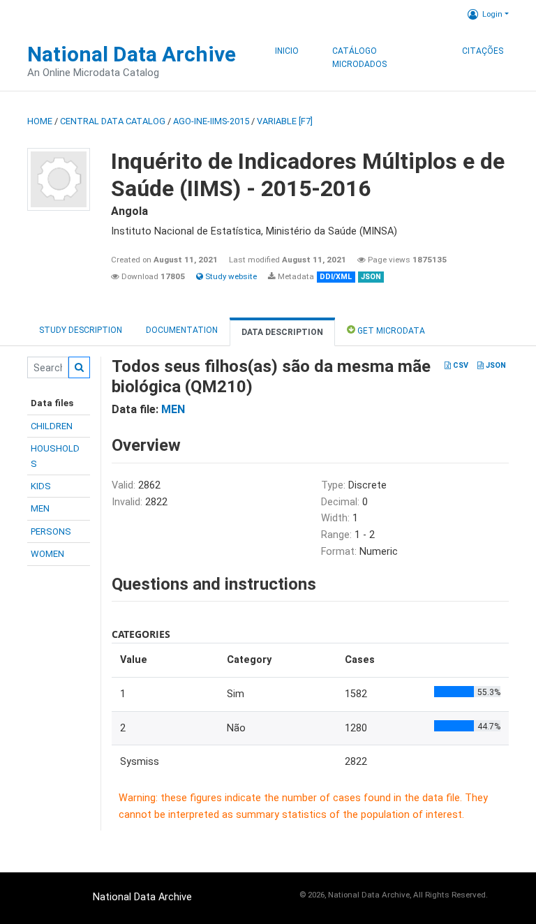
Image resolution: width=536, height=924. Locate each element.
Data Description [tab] (282, 332)
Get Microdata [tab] (390, 331)
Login (492, 14)
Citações (482, 51)
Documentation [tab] (182, 330)
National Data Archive (131, 54)
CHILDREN (52, 426)
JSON (495, 365)
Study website (230, 276)
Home (39, 121)
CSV (459, 365)
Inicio (287, 51)
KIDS (41, 486)
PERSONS (51, 531)
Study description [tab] (80, 330)
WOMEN (47, 554)
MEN (40, 508)
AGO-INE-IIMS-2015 (211, 121)
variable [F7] (285, 121)
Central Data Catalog (112, 121)
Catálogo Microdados (359, 58)
